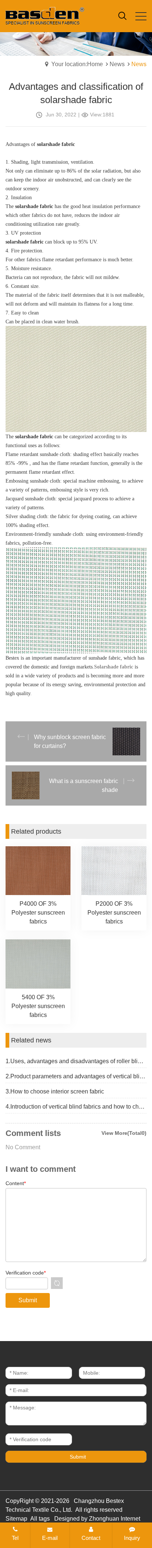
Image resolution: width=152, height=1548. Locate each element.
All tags (40, 1518)
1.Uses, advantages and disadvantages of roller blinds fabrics (76, 1061)
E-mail (50, 1538)
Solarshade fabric (113, 667)
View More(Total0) (123, 1133)
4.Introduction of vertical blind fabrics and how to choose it (76, 1106)
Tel (15, 1538)
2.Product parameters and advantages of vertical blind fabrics (76, 1076)
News (117, 64)
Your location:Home (77, 64)
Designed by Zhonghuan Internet (97, 1518)
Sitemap (16, 1518)
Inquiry (132, 1538)
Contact (91, 1538)
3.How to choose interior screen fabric (55, 1091)
